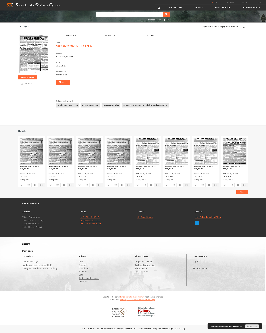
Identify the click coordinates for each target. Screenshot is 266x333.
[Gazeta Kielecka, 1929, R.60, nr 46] (147, 151)
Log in (196, 261)
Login (258, 2)
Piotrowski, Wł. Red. (64, 56)
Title (81, 261)
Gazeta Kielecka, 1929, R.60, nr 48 (233, 167)
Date (81, 274)
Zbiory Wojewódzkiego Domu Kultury (39, 268)
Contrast (230, 2)
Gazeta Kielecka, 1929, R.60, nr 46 (146, 167)
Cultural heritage (30, 261)
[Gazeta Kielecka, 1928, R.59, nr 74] (118, 151)
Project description (144, 261)
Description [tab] (70, 36)
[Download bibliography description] (28, 185)
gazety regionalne (111, 105)
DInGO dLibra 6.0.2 (108, 329)
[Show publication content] (35, 185)
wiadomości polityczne (68, 105)
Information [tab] (109, 36)
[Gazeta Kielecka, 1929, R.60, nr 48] (234, 151)
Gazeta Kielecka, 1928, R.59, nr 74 (117, 167)
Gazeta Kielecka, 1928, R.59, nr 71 (30, 167)
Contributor (84, 268)
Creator (82, 265)
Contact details (142, 271)
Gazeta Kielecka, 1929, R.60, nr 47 (204, 167)
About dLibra (141, 268)
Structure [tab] (149, 36)
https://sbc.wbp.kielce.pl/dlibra (208, 217)
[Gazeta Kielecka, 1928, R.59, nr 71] (31, 151)
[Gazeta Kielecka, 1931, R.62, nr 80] (34, 54)
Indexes (199, 8)
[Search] (166, 14)
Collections (176, 8)
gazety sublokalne (90, 105)
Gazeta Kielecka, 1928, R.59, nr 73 (88, 167)
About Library (222, 8)
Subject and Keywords (89, 278)
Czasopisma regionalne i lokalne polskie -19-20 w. (145, 105)
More (242, 192)
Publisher (83, 271)
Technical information (145, 265)
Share (244, 2)
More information (235, 326)
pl (216, 2)
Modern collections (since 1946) (37, 265)
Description (84, 281)
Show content (27, 77)
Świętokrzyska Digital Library (132, 297)
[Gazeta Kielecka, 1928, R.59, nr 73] (89, 151)
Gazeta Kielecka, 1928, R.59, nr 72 (58, 167)
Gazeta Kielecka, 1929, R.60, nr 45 (175, 167)
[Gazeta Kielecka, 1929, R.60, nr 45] (176, 151)
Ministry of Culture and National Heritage (137, 299)
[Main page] (159, 8)
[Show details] (41, 185)
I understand (252, 326)
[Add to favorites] (244, 27)
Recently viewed (251, 8)
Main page (27, 251)
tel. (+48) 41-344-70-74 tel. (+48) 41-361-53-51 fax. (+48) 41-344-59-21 (90, 220)
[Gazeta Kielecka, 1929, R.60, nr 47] (205, 151)
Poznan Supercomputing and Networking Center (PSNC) (160, 329)
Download (27, 83)
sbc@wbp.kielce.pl (145, 217)
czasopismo (61, 74)
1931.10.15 (61, 65)
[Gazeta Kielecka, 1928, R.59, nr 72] (60, 151)
